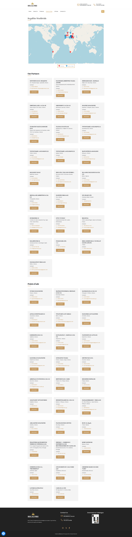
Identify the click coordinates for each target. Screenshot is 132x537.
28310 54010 (60, 405)
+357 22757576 (60, 180)
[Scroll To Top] (129, 535)
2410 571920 (86, 180)
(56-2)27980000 (61, 246)
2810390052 (34, 136)
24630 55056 (34, 202)
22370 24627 (87, 340)
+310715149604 (61, 225)
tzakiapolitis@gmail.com (90, 113)
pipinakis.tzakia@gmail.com (90, 88)
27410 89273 (34, 319)
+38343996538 (34, 493)
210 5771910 (86, 86)
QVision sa (61, 533)
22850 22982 (34, 267)
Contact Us (62, 11)
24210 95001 (87, 297)
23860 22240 (60, 111)
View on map (34, 91)
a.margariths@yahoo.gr (89, 158)
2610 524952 (87, 384)
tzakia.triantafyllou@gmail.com (65, 321)
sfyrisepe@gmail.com (89, 365)
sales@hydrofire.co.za (36, 227)
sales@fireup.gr (35, 137)
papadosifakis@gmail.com (90, 409)
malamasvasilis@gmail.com (90, 181)
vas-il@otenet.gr (35, 180)
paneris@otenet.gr (62, 202)
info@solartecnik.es (36, 248)
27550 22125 (34, 297)
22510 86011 (34, 384)
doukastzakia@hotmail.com (38, 321)
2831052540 (86, 407)
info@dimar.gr (34, 113)
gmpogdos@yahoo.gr (62, 300)
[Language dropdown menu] (102, 11)
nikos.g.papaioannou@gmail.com (39, 269)
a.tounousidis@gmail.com (90, 134)
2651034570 (60, 134)
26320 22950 (87, 363)
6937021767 (86, 157)
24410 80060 (34, 178)
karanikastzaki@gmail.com (38, 365)
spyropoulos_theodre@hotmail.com (40, 88)
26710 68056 (34, 363)
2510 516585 (86, 132)
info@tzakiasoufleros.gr (63, 365)
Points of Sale (49, 11)
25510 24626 (60, 90)
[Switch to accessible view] (3, 534)
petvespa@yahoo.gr (62, 113)
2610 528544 (60, 384)
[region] (66, 43)
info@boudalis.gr (35, 204)
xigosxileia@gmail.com (36, 298)
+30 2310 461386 (100, 5)
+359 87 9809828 (35, 225)
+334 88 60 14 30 (87, 225)
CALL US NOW (98, 4)
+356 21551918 (60, 493)
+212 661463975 (87, 474)
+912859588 (34, 451)
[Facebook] (69, 528)
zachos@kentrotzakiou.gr (90, 298)
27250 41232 (60, 342)
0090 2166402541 (88, 248)
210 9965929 (34, 111)
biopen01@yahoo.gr (62, 407)
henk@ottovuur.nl (61, 227)
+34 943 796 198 (35, 246)
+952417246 (34, 474)
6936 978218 (87, 319)
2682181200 (34, 405)
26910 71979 (60, 298)
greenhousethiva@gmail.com (38, 342)
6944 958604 (34, 428)
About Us (35, 11)
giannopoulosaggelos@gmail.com (92, 342)
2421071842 (60, 319)
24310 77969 (60, 428)
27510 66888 (87, 111)
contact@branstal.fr (89, 227)
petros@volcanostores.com (64, 181)
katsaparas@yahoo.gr (62, 344)
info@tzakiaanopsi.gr (62, 92)
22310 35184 (60, 363)
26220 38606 (34, 86)
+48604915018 (87, 448)
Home (30, 11)
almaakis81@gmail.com (63, 136)
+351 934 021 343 (61, 453)
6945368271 (60, 201)
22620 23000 (34, 340)
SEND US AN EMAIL (83, 4)
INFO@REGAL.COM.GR (85, 5)
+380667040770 (87, 201)
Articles (56, 11)
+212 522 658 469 (61, 474)
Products (42, 11)
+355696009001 (87, 428)
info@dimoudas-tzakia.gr (37, 386)
